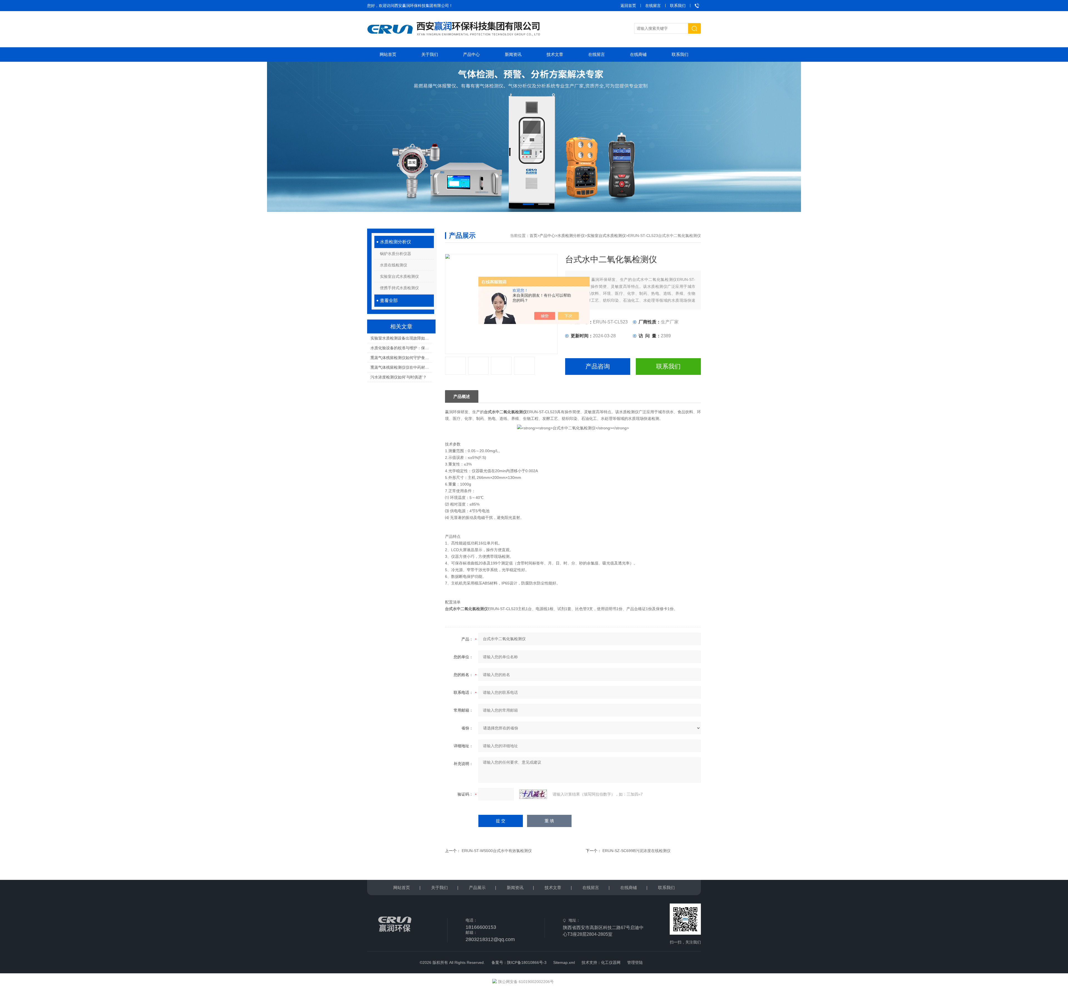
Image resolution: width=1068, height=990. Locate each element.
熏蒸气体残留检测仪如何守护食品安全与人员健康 (401, 357)
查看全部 (389, 300)
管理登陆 (635, 962)
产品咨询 (597, 366)
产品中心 (471, 54)
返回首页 (628, 5)
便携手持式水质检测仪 (399, 288)
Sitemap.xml (564, 962)
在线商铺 (638, 54)
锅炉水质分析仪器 (395, 253)
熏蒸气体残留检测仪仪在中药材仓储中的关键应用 (401, 367)
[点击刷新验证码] (533, 794)
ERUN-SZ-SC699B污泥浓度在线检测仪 (636, 850)
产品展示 (477, 887)
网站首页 (388, 54)
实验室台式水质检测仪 (399, 276)
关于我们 (429, 54)
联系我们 (678, 5)
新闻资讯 (513, 54)
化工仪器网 (610, 962)
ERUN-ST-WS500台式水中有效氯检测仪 (497, 850)
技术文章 (555, 54)
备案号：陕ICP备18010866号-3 (519, 962)
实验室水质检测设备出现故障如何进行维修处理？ (401, 338)
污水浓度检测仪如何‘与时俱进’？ (398, 377)
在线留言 (653, 5)
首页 (533, 235)
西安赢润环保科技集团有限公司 (421, 5)
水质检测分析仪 (395, 241)
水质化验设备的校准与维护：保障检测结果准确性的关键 (401, 348)
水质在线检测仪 (393, 265)
